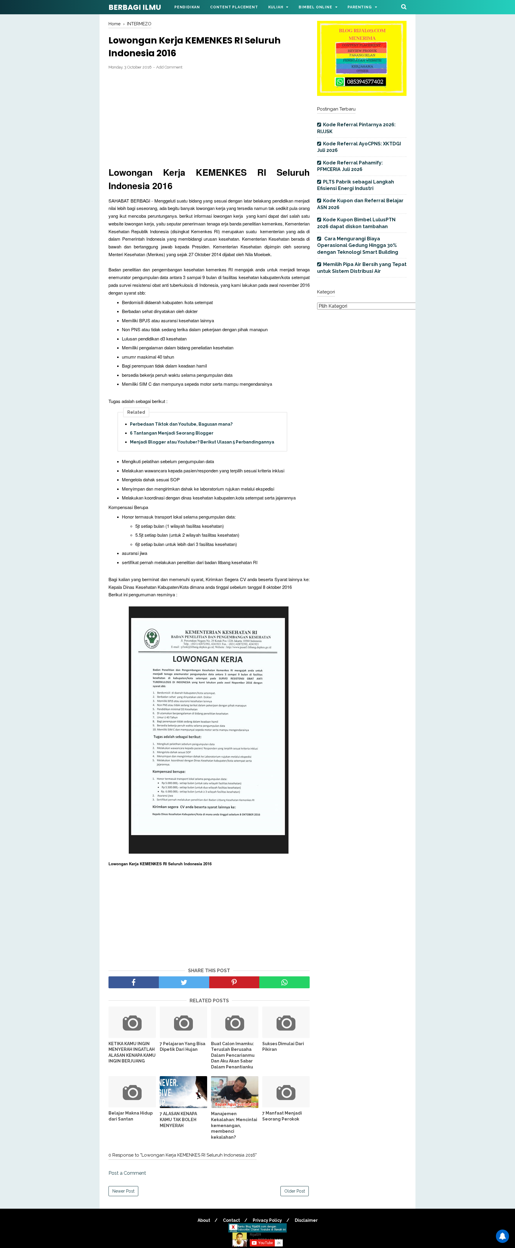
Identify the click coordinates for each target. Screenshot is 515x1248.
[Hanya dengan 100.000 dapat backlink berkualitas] (362, 94)
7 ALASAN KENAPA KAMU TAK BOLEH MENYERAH (178, 1119)
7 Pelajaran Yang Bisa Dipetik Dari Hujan (182, 1046)
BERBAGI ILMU (134, 7)
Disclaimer (306, 1220)
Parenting (360, 7)
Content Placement (234, 7)
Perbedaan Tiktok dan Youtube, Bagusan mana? (181, 424)
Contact (231, 1220)
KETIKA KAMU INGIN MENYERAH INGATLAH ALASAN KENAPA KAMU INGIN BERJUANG (132, 1052)
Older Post (294, 1191)
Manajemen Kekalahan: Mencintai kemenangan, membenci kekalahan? (234, 1125)
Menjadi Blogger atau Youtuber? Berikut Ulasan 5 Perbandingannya (202, 442)
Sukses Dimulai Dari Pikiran (283, 1046)
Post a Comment (127, 1173)
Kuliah (275, 7)
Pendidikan (187, 7)
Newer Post (123, 1191)
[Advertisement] (209, 118)
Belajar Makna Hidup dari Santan (130, 1116)
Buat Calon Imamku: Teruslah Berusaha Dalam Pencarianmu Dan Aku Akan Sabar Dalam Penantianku (233, 1055)
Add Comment (169, 67)
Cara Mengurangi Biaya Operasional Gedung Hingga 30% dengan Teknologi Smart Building (357, 245)
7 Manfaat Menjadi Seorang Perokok (282, 1116)
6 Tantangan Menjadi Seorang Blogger (171, 433)
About (204, 1220)
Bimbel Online (315, 7)
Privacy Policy (267, 1220)
